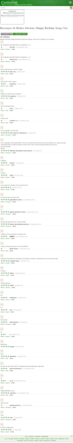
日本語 (52, 438)
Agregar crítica (21, 34)
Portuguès (8, 135)
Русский (26, 440)
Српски (31, 440)
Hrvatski (42, 438)
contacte (37, 436)
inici (26, 436)
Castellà (8, 263)
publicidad (44, 436)
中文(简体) (53, 440)
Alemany (8, 49)
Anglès (7, 275)
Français (37, 438)
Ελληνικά (21, 438)
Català (13, 49)
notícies (31, 436)
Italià (7, 73)
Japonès (8, 177)
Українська (47, 440)
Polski (67, 438)
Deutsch (16, 438)
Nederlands (62, 438)
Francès (8, 165)
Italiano (48, 438)
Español (32, 438)
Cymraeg (10, 438)
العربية (6, 438)
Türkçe (41, 440)
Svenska (36, 440)
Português (20, 440)
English (27, 438)
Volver (6, 34)
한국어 (56, 438)
